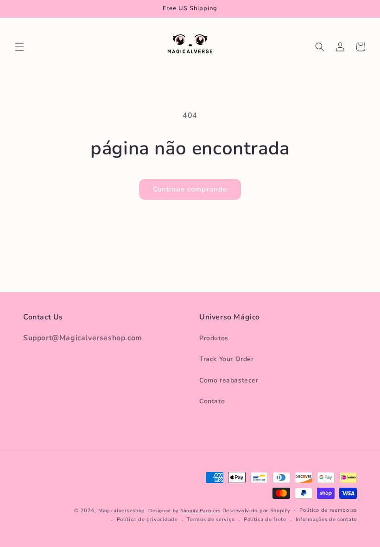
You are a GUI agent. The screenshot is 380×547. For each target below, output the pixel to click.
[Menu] (19, 47)
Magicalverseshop (121, 510)
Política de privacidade (147, 519)
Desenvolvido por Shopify (256, 510)
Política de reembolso (328, 510)
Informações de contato (326, 519)
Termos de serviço (210, 519)
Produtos (213, 338)
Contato (212, 401)
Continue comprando (190, 189)
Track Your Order (226, 359)
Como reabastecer (229, 380)
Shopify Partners (201, 511)
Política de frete (265, 519)
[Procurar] (320, 47)
